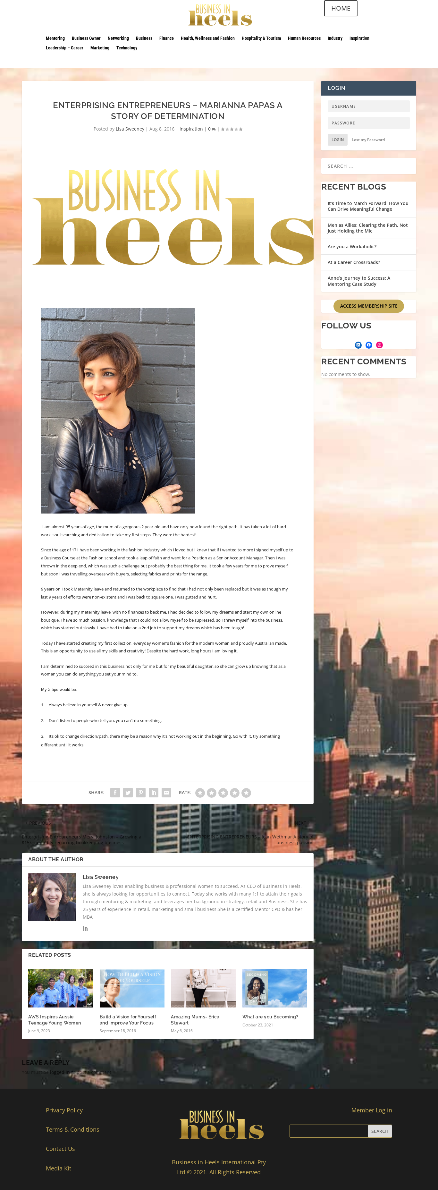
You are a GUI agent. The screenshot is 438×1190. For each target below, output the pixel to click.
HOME (340, 8)
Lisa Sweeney (130, 129)
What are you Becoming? (270, 1016)
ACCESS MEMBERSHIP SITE (369, 306)
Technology (126, 48)
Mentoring (55, 38)
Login (338, 139)
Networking (118, 38)
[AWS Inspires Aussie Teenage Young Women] (60, 988)
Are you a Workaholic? (352, 246)
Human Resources (304, 38)
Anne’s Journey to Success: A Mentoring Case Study (359, 281)
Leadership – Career (64, 48)
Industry (335, 38)
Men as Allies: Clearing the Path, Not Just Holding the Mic (368, 228)
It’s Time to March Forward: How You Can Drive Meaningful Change (368, 206)
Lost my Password (368, 139)
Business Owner (86, 38)
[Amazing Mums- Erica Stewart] (203, 988)
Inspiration (359, 38)
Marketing (99, 48)
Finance (166, 38)
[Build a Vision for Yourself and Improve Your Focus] (132, 988)
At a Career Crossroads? (354, 262)
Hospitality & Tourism (261, 38)
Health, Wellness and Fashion (208, 38)
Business (144, 38)
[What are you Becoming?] (274, 988)
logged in (60, 1072)
